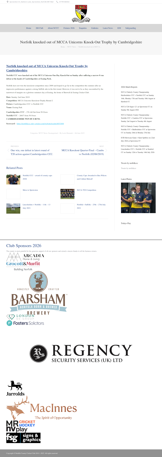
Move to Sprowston (30, 190)
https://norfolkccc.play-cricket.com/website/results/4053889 (40, 123)
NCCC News (43, 133)
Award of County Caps (129, 76)
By (66, 133)
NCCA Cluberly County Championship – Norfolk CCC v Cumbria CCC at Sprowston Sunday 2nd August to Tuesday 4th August (136, 118)
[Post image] (13, 179)
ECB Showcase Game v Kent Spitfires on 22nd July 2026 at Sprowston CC (138, 139)
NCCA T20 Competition (86, 190)
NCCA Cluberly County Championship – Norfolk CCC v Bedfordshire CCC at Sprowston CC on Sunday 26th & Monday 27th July (138, 129)
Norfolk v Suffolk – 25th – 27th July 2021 (91, 206)
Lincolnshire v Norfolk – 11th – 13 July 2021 (36, 206)
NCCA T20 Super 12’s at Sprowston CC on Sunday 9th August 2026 (136, 108)
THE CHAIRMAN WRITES (131, 65)
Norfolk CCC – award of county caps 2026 (37, 177)
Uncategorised (53, 133)
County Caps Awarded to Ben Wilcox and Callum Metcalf (92, 177)
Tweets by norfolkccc (128, 168)
